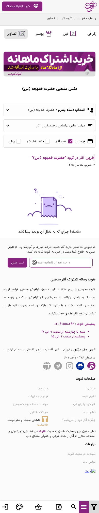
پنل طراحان (19, 507)
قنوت (42, 431)
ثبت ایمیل (17, 262)
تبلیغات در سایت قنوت (81, 453)
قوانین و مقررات (38, 396)
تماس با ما (88, 412)
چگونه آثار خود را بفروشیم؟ (78, 419)
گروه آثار (67, 18)
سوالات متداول (38, 412)
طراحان (91, 388)
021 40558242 (64, 323)
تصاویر (51, 18)
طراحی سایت (32, 419)
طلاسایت (42, 424)
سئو (17, 419)
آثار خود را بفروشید (83, 404)
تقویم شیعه (88, 396)
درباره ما (43, 388)
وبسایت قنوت (87, 18)
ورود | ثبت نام (5, 506)
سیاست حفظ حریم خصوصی (30, 404)
